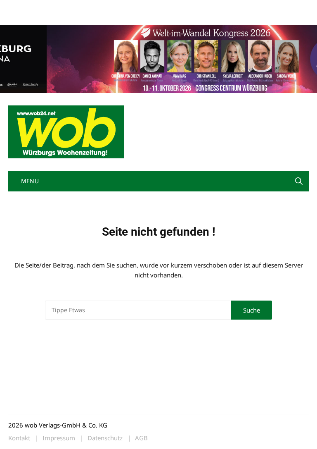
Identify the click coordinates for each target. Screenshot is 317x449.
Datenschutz (105, 438)
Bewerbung (22, 17)
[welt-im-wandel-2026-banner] (158, 58)
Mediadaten (23, 7)
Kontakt (102, 7)
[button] (299, 181)
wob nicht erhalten (65, 7)
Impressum (130, 7)
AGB (141, 438)
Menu (29, 181)
